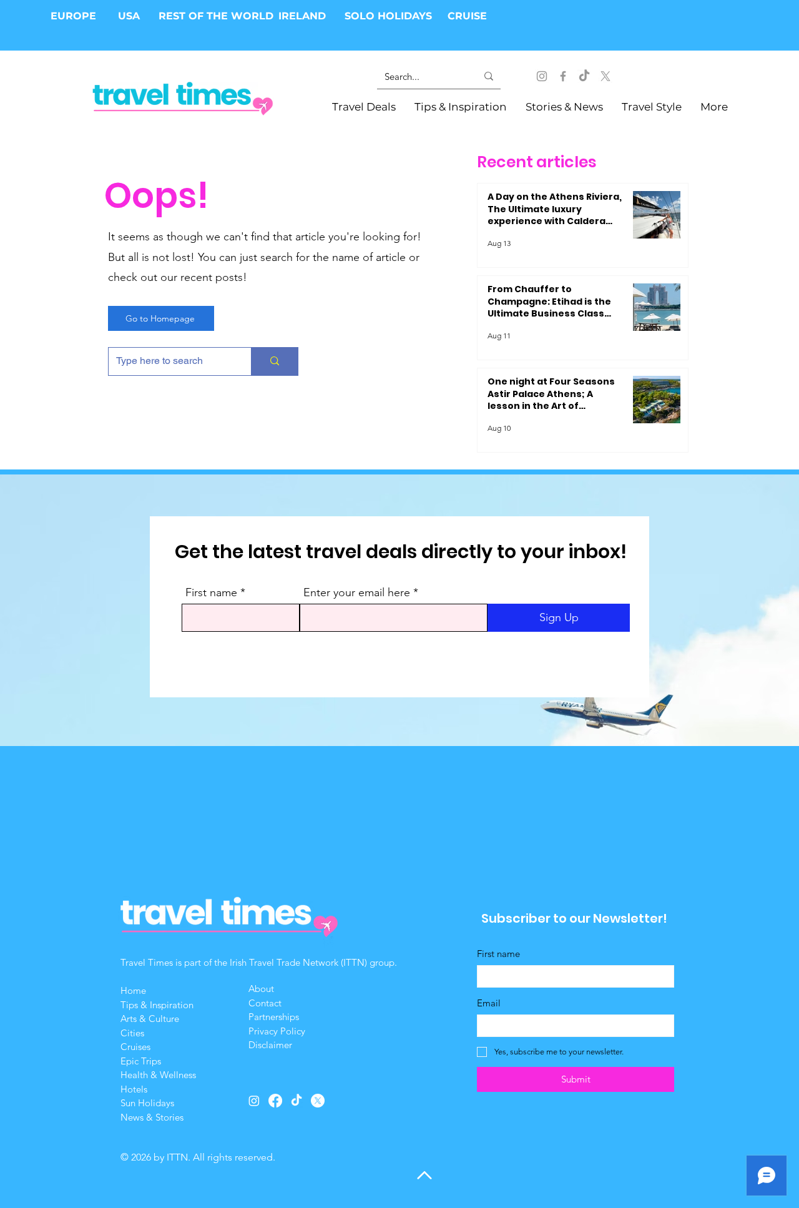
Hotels (133, 1089)
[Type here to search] (274, 361)
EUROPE (75, 16)
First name (211, 592)
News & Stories (152, 1117)
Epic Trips (140, 1061)
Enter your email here (356, 592)
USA (129, 16)
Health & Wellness (158, 1075)
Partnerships (273, 1017)
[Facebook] (563, 76)
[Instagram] (542, 76)
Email (489, 1003)
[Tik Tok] (584, 76)
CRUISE (467, 16)
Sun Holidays (147, 1103)
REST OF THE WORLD (216, 16)
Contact (265, 1003)
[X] (605, 76)
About (262, 988)
